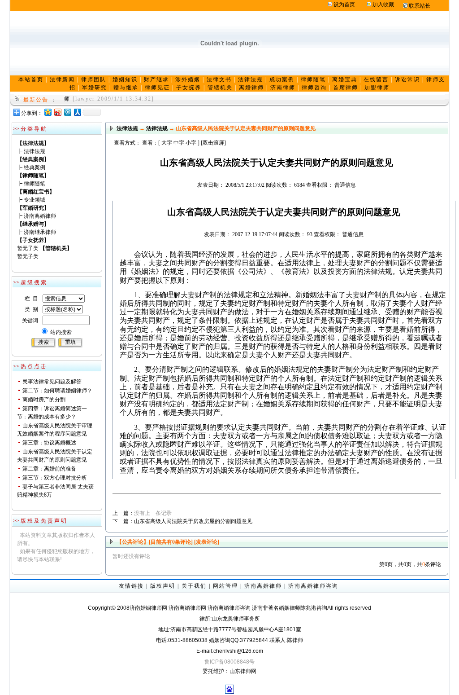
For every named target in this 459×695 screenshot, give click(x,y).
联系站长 (419, 6)
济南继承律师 (40, 232)
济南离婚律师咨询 (313, 586)
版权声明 (162, 586)
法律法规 (34, 151)
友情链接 (131, 586)
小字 (191, 143)
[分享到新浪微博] (57, 112)
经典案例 (34, 167)
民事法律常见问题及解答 (52, 381)
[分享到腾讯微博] (67, 112)
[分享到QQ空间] (47, 112)
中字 (178, 143)
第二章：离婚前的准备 (49, 469)
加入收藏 (383, 4)
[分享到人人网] (77, 112)
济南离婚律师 (40, 216)
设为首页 (344, 4)
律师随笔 (34, 183)
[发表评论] (206, 542)
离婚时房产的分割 (43, 399)
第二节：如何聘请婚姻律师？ (57, 390)
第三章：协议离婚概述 (49, 443)
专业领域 (34, 200)
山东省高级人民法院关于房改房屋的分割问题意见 (193, 521)
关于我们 (194, 586)
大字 (166, 143)
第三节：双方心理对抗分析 (54, 478)
